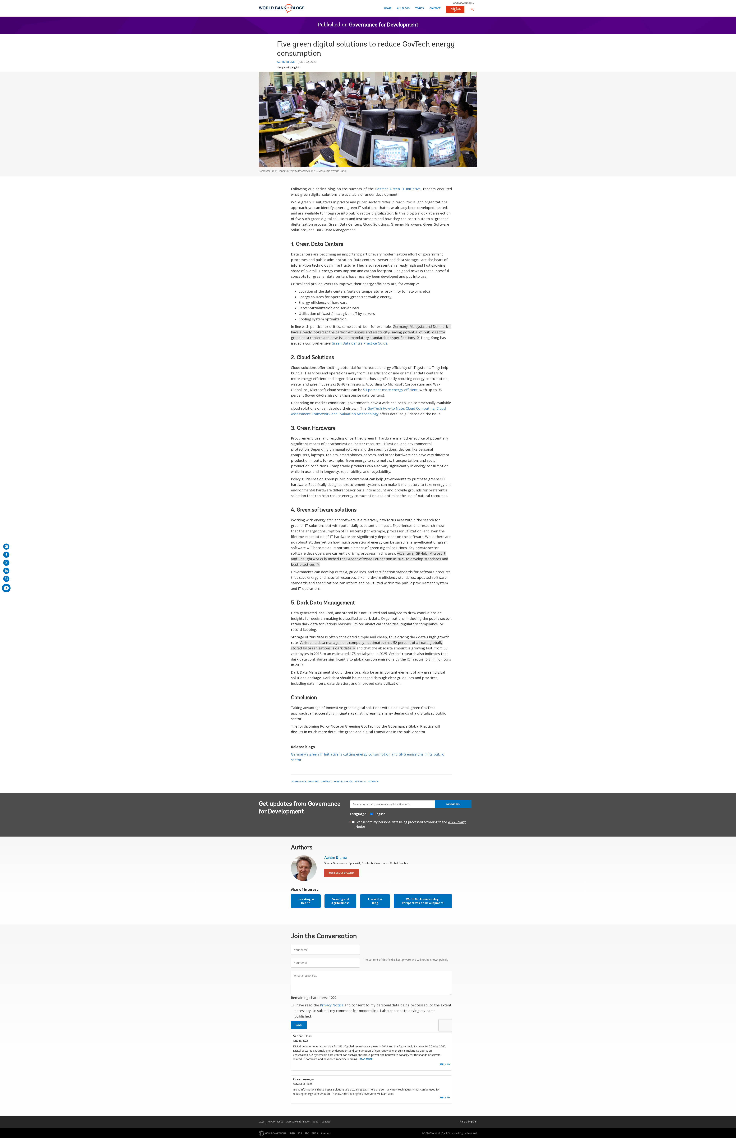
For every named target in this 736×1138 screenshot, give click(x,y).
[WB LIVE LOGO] (455, 9)
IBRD (292, 1133)
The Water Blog (375, 901)
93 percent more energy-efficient (390, 389)
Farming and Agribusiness (340, 901)
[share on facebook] (6, 555)
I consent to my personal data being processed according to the (411, 824)
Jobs (315, 1121)
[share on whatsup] (6, 579)
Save (299, 1025)
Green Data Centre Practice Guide (359, 343)
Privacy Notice (331, 1005)
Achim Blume (286, 61)
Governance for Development (384, 25)
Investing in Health (306, 901)
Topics (419, 8)
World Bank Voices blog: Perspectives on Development (423, 901)
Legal (261, 1121)
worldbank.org (463, 3)
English (295, 67)
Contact (435, 8)
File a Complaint (468, 1121)
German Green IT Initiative (398, 189)
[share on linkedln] (6, 571)
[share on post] (6, 563)
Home (387, 8)
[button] (472, 9)
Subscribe (453, 804)
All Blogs (403, 8)
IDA (300, 1133)
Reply (443, 1064)
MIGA (315, 1133)
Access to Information (298, 1121)
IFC (307, 1133)
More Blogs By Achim (341, 872)
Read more (366, 1059)
